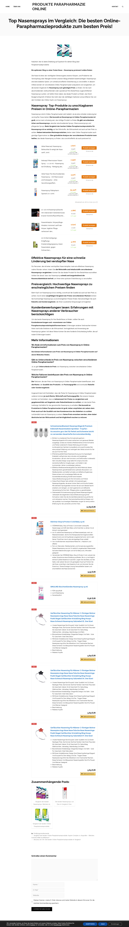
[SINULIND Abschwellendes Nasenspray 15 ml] (41, 592)
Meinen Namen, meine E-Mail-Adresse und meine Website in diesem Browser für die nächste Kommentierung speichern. (64, 901)
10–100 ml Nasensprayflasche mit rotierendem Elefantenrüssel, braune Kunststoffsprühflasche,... (53, 213)
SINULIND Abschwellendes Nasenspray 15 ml (69, 587)
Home (8, 6)
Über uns (16, 6)
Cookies (32, 925)
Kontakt (115, 6)
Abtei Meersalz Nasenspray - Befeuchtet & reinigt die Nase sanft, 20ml (52, 149)
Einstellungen (58, 925)
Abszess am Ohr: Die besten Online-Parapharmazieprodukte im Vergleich (57, 839)
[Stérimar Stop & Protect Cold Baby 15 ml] (41, 528)
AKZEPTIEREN (90, 924)
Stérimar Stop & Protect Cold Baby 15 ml (67, 522)
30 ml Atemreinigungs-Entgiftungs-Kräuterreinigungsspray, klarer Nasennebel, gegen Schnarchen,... (52, 244)
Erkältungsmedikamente (41, 833)
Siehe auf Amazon (88, 510)
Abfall (103, 924)
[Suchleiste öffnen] (122, 6)
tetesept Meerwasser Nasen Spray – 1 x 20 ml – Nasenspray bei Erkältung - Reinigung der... (52, 164)
